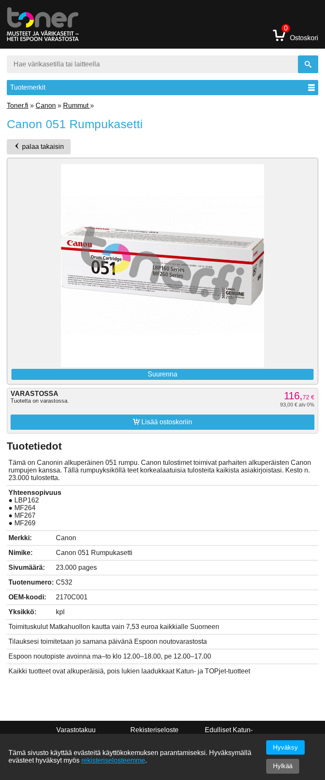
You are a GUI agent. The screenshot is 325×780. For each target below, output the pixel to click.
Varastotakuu (76, 729)
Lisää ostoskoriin (162, 422)
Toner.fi (17, 105)
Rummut (76, 105)
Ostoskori (301, 34)
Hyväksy (285, 747)
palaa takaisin (42, 146)
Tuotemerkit (27, 87)
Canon (46, 105)
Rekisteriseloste (154, 729)
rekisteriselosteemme (113, 760)
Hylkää (282, 765)
